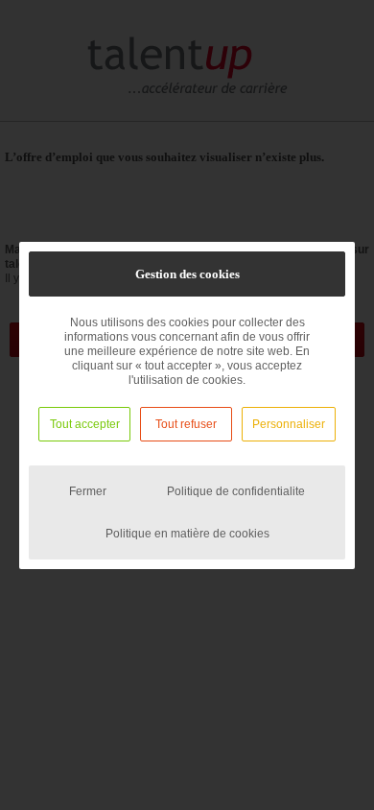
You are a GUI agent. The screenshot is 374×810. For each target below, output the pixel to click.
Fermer (87, 491)
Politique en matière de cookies (187, 533)
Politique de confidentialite (236, 491)
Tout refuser (186, 424)
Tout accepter (85, 424)
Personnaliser (288, 424)
